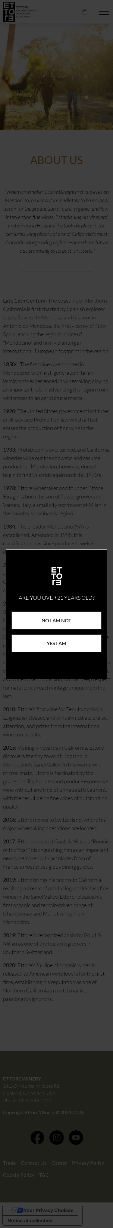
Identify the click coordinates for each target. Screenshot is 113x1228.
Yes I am (56, 643)
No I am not (56, 620)
